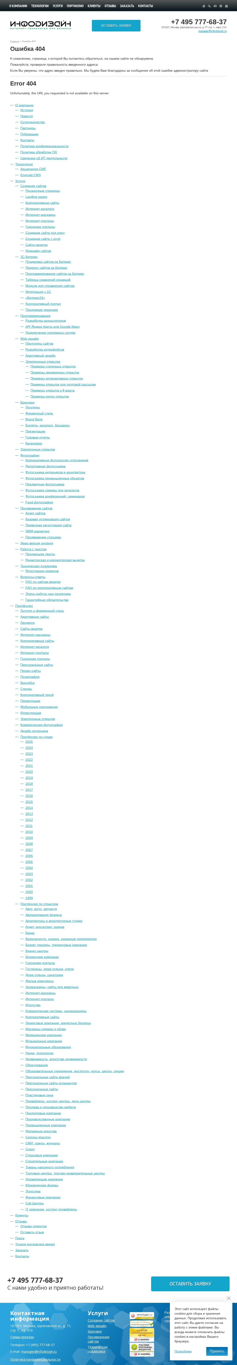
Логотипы (32, 407)
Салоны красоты (38, 1137)
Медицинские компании (43, 1035)
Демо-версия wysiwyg (36, 543)
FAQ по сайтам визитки (43, 582)
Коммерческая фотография (41, 725)
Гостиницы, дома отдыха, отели (49, 969)
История (26, 110)
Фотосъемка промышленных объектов (54, 478)
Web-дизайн (29, 338)
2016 (29, 796)
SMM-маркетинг (37, 531)
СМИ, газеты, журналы (42, 1143)
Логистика (33, 1191)
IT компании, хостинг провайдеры (51, 1209)
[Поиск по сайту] (209, 6)
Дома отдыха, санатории (44, 975)
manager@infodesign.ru (212, 31)
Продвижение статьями (43, 537)
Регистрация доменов (42, 571)
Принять (217, 1351)
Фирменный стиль (39, 413)
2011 (29, 826)
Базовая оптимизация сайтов (47, 519)
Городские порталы (40, 227)
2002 (29, 880)
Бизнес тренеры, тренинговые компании (56, 945)
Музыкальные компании (43, 1041)
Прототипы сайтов (39, 343)
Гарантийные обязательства (47, 600)
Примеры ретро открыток (50, 396)
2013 (29, 814)
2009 (29, 838)
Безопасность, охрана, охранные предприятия (61, 939)
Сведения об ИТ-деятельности (43, 158)
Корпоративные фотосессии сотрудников (56, 460)
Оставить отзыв (32, 1232)
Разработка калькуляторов (45, 320)
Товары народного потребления (49, 1167)
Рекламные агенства (41, 1131)
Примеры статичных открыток (53, 366)
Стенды (26, 689)
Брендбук (27, 683)
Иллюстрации (30, 713)
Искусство (33, 1005)
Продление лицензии (41, 310)
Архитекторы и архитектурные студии (53, 921)
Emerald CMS (30, 175)
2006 (29, 856)
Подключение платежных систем (50, 332)
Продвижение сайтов (36, 508)
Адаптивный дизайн (40, 355)
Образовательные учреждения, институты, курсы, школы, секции (74, 1071)
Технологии (40, 6)
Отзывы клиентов (33, 1226)
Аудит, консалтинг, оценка (44, 927)
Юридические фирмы (41, 1185)
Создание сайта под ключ (45, 233)
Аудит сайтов (35, 513)
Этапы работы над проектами (48, 594)
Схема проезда (22, 1337)
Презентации (35, 431)
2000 (29, 892)
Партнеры (28, 128)
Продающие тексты (40, 554)
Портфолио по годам (36, 737)
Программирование (35, 316)
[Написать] (215, 6)
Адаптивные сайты (34, 616)
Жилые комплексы (39, 981)
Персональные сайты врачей (47, 1077)
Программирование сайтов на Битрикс (54, 273)
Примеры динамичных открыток (55, 372)
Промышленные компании (45, 1125)
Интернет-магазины (40, 215)
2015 (29, 802)
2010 (29, 832)
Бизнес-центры (36, 951)
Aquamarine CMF (33, 169)
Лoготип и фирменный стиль (42, 610)
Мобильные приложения (39, 707)
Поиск (19, 1238)
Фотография (29, 455)
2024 (29, 748)
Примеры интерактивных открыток (57, 378)
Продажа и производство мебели (50, 1107)
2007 (29, 850)
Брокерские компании (42, 957)
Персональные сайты (36, 665)
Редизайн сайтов (38, 251)
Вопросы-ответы (32, 577)
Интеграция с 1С (38, 292)
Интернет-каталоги (39, 209)
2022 (29, 760)
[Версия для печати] (226, 6)
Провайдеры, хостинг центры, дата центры (58, 1101)
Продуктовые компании (43, 1113)
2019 (29, 778)
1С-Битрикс (29, 257)
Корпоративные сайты (42, 203)
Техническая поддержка (38, 566)
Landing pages (36, 197)
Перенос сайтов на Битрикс (46, 267)
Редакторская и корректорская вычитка (55, 560)
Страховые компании (41, 1155)
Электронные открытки (42, 361)
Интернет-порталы (39, 221)
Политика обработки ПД (38, 152)
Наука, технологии (39, 1053)
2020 (29, 772)
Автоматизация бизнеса (43, 915)
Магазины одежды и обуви (45, 1029)
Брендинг (27, 402)
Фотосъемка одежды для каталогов (52, 490)
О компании (18, 6)
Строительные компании (44, 1161)
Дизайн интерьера (34, 731)
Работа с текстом (33, 549)
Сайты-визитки (36, 245)
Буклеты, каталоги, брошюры (47, 425)
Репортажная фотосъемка (45, 466)
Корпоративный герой (37, 695)
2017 (29, 790)
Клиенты (94, 6)
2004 (29, 868)
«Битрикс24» (35, 298)
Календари (33, 443)
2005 (29, 862)
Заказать (127, 6)
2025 (29, 742)
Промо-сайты (30, 671)
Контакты (145, 6)
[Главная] (203, 6)
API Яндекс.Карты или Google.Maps (52, 326)
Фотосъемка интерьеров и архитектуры (55, 472)
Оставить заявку (116, 25)
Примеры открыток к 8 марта (53, 390)
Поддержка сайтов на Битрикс (48, 261)
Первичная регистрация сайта (48, 525)
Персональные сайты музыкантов (51, 1083)
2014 (29, 808)
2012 (29, 820)
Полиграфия (30, 677)
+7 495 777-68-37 (35, 1280)
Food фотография (39, 502)
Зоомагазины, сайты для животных (51, 987)
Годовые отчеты (37, 437)
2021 (29, 766)
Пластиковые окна (39, 1095)
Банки (29, 933)
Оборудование (36, 1065)
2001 (29, 886)
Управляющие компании (44, 1179)
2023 (29, 754)
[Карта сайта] (221, 6)
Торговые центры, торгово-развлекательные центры (65, 1173)
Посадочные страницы (42, 191)
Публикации (29, 134)
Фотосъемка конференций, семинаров (54, 496)
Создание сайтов (33, 186)
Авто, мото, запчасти (41, 909)
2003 (29, 874)
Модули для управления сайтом (50, 286)
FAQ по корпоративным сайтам (49, 588)
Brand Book (34, 419)
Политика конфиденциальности (44, 146)
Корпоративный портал (43, 304)
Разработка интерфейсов (44, 349)
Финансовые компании (42, 1197)
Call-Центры (34, 1203)
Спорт (30, 1149)
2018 (29, 784)
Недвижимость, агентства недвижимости (56, 1059)
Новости (26, 116)
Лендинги (27, 622)
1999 (29, 898)
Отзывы (110, 6)
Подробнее (183, 1351)
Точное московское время (35, 1244)
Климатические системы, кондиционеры (56, 1011)
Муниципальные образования (48, 1047)
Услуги (58, 6)
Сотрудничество (32, 122)
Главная (14, 41)
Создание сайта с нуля (42, 239)
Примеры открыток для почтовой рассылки (63, 384)
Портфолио (75, 6)
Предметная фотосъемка (44, 484)
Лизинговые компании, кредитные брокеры (58, 1023)
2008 (29, 844)
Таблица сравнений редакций (48, 280)
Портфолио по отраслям (39, 904)
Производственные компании (47, 1119)
